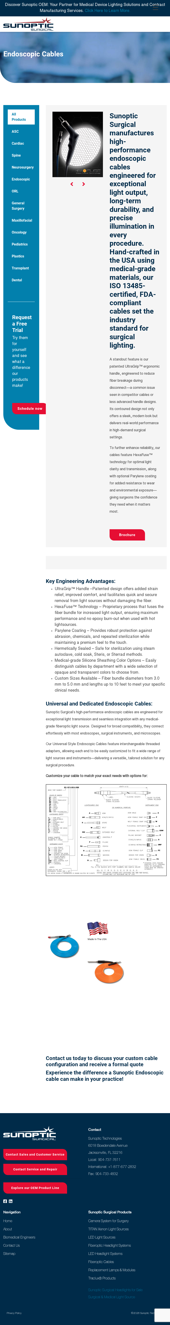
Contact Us (11, 1245)
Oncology (19, 232)
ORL (15, 191)
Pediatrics (20, 244)
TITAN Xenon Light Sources (108, 1229)
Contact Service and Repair (35, 1169)
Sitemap (9, 1254)
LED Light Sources (101, 1237)
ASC (15, 131)
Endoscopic (21, 179)
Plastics (18, 256)
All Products (19, 117)
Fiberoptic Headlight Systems (109, 1245)
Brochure (127, 535)
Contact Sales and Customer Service (35, 1154)
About (7, 1229)
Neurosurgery (23, 167)
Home (7, 1221)
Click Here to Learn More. (107, 11)
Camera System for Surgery (108, 1221)
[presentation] (71, 185)
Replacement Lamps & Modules (111, 1270)
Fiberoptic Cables (101, 1262)
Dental (17, 280)
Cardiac (18, 143)
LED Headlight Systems (105, 1254)
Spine (16, 155)
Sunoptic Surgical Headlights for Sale (115, 1290)
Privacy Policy (14, 1313)
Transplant (20, 268)
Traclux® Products (102, 1278)
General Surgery (18, 206)
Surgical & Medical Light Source (111, 1297)
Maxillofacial (22, 220)
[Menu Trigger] (155, 8)
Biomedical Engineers (19, 1237)
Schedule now (29, 409)
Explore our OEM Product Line (35, 1188)
